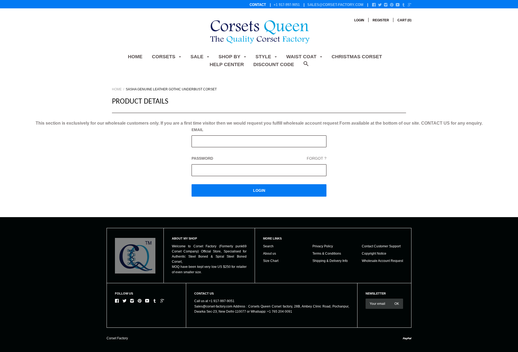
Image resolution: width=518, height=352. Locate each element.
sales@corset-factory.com (335, 5)
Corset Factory (117, 338)
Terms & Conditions (326, 253)
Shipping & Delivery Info (330, 261)
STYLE (263, 56)
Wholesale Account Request (382, 261)
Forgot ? (316, 158)
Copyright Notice (374, 253)
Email (197, 130)
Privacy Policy (322, 246)
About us (269, 253)
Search (268, 246)
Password (259, 158)
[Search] (306, 66)
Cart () (404, 20)
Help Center (227, 64)
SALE (197, 56)
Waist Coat (302, 56)
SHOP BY (230, 56)
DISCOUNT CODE (273, 64)
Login (359, 20)
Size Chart (270, 261)
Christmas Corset (357, 56)
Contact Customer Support (381, 246)
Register (381, 20)
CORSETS (164, 56)
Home (135, 56)
